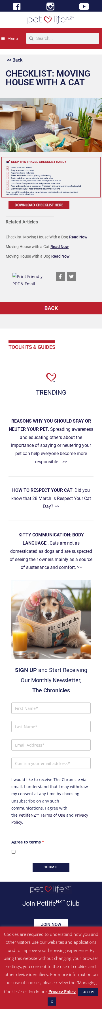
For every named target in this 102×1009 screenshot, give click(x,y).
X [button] (52, 1001)
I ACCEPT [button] (88, 992)
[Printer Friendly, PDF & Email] (31, 279)
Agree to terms (27, 842)
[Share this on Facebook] (60, 276)
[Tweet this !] (71, 276)
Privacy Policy (62, 991)
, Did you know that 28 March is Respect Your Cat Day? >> (51, 498)
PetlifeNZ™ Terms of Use (42, 815)
